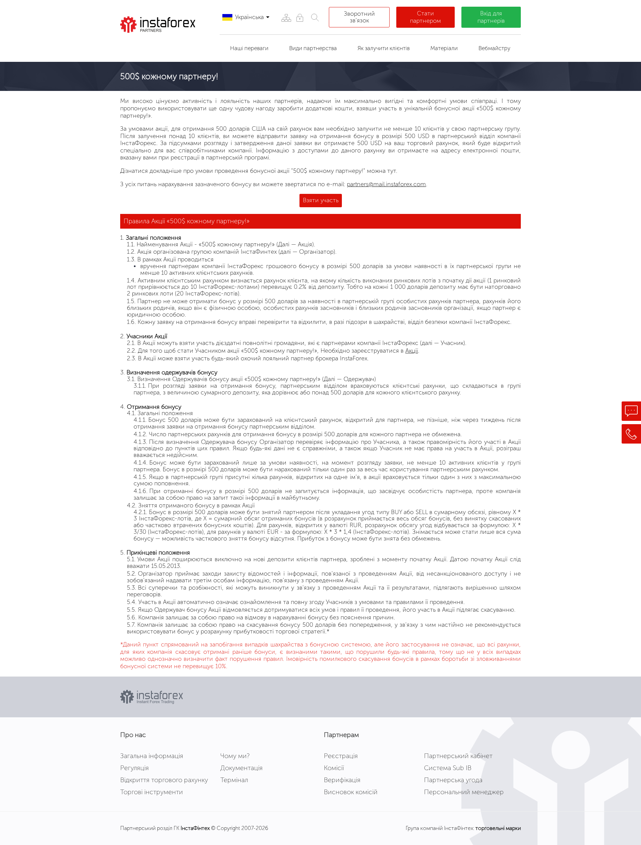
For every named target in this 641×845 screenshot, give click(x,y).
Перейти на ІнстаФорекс (163, 44)
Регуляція (134, 768)
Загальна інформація (151, 756)
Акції (411, 350)
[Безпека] (299, 17)
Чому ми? (235, 756)
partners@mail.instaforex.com (386, 184)
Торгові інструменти (151, 792)
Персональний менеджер (464, 792)
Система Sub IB (447, 768)
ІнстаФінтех (195, 828)
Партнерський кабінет (458, 756)
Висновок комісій (351, 792)
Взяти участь (321, 200)
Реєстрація (341, 756)
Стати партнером (425, 17)
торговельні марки (498, 828)
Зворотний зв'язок (359, 17)
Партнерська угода (453, 780)
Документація (241, 768)
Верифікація (342, 780)
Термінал (234, 780)
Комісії (334, 768)
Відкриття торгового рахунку (164, 780)
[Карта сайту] (285, 17)
